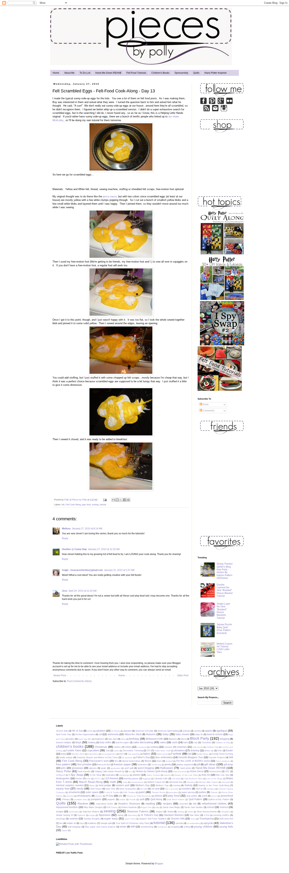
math (113, 781)
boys (78, 742)
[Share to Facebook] (125, 500)
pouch (214, 796)
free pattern (63, 764)
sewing (95, 504)
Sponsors (104, 814)
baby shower (183, 734)
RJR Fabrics (112, 807)
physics (98, 796)
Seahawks (74, 812)
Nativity (188, 785)
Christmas (101, 746)
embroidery (93, 754)
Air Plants (115, 731)
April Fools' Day (63, 734)
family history (202, 754)
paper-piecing (188, 792)
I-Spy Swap (76, 774)
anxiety (197, 731)
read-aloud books (104, 803)
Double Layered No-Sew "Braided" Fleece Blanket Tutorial (225, 590)
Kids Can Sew (222, 775)
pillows (158, 795)
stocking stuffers (221, 815)
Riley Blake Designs (93, 807)
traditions (92, 823)
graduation (116, 768)
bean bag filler (84, 739)
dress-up (209, 750)
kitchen (78, 778)
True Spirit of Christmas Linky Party (133, 823)
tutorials (179, 823)
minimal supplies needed (70, 785)
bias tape (112, 739)
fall (189, 753)
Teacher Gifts (178, 818)
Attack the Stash (133, 734)
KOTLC (97, 778)
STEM (206, 815)
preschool (227, 795)
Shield (170, 811)
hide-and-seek (179, 771)
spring (120, 815)
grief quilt (129, 768)
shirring (181, 812)
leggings (147, 778)
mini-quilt (226, 782)
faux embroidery (164, 757)
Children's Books (160, 72)
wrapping (175, 827)
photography (84, 795)
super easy (111, 818)
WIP (133, 826)
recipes (167, 803)
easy (63, 753)
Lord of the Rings (214, 778)
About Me (69, 72)
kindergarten (63, 778)
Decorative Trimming (133, 750)
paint (142, 792)
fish (116, 761)
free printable (84, 764)
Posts (205, 404)
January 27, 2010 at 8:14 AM (87, 528)
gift (198, 764)
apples (208, 730)
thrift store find (226, 818)
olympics (211, 789)
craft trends (197, 747)
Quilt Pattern (195, 799)
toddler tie (71, 823)
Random (83, 803)
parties (202, 792)
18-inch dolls (62, 731)
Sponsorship (181, 72)
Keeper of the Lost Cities (186, 775)
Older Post (182, 675)
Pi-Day (109, 795)
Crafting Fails (212, 747)
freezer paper (122, 764)
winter (123, 826)
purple (122, 799)
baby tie (199, 734)
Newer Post (59, 675)
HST (227, 771)
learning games (131, 778)
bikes (123, 739)
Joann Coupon (153, 775)
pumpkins (96, 799)
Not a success (171, 789)
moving (176, 785)
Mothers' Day (162, 785)
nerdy (80, 788)
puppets (111, 799)
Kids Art (206, 775)
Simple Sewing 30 (64, 815)
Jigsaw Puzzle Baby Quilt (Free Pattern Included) (224, 628)
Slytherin (81, 815)
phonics (70, 796)
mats (125, 782)
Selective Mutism (91, 811)
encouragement (109, 754)
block (183, 739)
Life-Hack (176, 778)
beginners (99, 739)
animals (186, 731)
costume (168, 747)
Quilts (196, 72)
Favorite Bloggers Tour (191, 757)
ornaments (74, 792)
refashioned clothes (214, 803)
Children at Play (222, 742)
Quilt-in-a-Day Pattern (218, 799)
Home (56, 72)
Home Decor (197, 771)
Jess (64, 590)
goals (103, 768)
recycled (183, 803)
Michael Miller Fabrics (208, 782)
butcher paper (122, 742)
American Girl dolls (144, 731)
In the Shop (95, 775)
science (224, 807)
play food (86, 504)
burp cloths (105, 742)
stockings (60, 818)
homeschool (215, 771)
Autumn (151, 734)
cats (195, 742)
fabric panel (162, 754)
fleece (148, 761)
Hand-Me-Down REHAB (108, 72)
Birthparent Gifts (154, 739)
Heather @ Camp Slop (74, 549)
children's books (70, 746)
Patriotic (214, 792)
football (169, 761)
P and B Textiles (111, 792)
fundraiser (142, 764)
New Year (110, 789)
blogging (224, 739)
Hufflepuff (60, 775)
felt (63, 504)
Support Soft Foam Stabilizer (153, 818)
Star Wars (195, 815)
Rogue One (146, 807)
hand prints (185, 768)
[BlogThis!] (117, 500)
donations (179, 750)
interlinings (124, 775)
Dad (108, 750)
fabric (146, 753)
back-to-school (215, 734)
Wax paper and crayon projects (100, 827)
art (100, 734)
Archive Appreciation (85, 734)
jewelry (137, 775)
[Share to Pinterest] (128, 500)
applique (221, 730)
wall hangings (74, 827)
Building (92, 742)
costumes (182, 747)
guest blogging (146, 768)
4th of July (77, 730)
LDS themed (111, 778)
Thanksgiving (206, 818)
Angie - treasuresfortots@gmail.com (82, 570)
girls (63, 768)
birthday (134, 738)
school (210, 807)
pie (120, 795)
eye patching (134, 754)
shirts (190, 812)
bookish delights (63, 742)
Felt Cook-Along (73, 504)
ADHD (90, 731)
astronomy (113, 734)
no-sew (155, 788)
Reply (65, 538)
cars (185, 742)
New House (96, 789)
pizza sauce (110, 196)
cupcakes (93, 750)
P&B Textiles (129, 792)
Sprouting (132, 815)
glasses (93, 768)
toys (82, 823)
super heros (130, 819)
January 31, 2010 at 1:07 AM (119, 570)
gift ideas (209, 764)
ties (61, 823)
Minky (92, 785)
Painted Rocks (158, 792)
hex (130, 771)
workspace (162, 827)
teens (193, 819)
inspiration (110, 775)
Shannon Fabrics (137, 811)
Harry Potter (63, 771)
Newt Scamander (127, 789)
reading (150, 803)
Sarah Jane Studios (193, 807)
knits (88, 778)
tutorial (103, 504)
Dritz (219, 750)
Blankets (173, 739)
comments (141, 747)
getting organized (185, 764)
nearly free (63, 788)
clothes (117, 747)
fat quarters (127, 757)
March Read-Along (91, 781)
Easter (229, 750)
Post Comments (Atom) (79, 681)
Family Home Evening (222, 754)
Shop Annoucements (207, 811)
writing (187, 827)
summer (73, 818)
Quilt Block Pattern (175, 799)
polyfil (204, 796)
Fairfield (176, 753)
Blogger (159, 863)
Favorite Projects (217, 757)
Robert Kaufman (129, 807)
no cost (143, 789)
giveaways (77, 768)
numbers (186, 788)
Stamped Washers (174, 815)
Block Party (199, 738)
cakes (163, 742)
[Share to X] (121, 500)
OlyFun (199, 789)
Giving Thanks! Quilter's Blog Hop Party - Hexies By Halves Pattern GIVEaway (225, 570)
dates (116, 751)
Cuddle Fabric (74, 750)
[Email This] (113, 500)
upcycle (208, 823)
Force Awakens (223, 761)
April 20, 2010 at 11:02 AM (83, 590)
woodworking (147, 827)
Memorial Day (176, 782)
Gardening (156, 765)
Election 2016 (78, 754)
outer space (92, 792)
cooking (154, 747)
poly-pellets (192, 796)
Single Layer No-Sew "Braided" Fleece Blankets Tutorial (223, 610)
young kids (226, 826)
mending (191, 782)
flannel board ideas (131, 761)
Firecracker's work (99, 761)
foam (159, 761)
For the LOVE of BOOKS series (193, 761)
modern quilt (122, 785)
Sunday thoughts (92, 818)
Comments (208, 410)
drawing (195, 750)
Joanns (167, 775)
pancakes (173, 792)
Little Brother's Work (193, 778)
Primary (66, 799)
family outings (66, 757)
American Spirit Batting (168, 731)
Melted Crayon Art (156, 782)
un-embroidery (193, 823)
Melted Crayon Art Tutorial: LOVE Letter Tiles (224, 648)
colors (128, 747)
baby (166, 734)
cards (175, 742)
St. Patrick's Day (149, 815)
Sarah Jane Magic (171, 807)
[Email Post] (104, 499)
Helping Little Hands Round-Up (109, 771)
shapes (159, 811)
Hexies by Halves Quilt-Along (152, 771)
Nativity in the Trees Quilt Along (213, 785)
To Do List (85, 72)
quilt (142, 799)
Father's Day (143, 757)
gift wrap (228, 764)
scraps (59, 811)
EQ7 (122, 754)
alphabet (127, 731)
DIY (149, 750)
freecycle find (103, 764)
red (194, 803)
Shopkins (225, 812)
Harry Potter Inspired (215, 72)
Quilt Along (156, 799)
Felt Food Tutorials (136, 72)
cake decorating (143, 742)
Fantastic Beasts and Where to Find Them (97, 757)
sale (157, 807)
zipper (64, 830)
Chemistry (207, 742)
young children (203, 826)
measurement (137, 782)
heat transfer (84, 771)
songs (92, 815)
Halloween (166, 767)
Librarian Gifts (161, 778)
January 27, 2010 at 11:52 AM (104, 549)
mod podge (105, 785)
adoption (101, 730)
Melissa (66, 528)
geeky (168, 764)
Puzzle (133, 799)
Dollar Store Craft (162, 751)
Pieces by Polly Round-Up (139, 796)
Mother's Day (142, 785)
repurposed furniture (67, 807)
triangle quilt (106, 823)
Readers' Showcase (129, 803)
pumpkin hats (80, 799)
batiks (71, 739)
